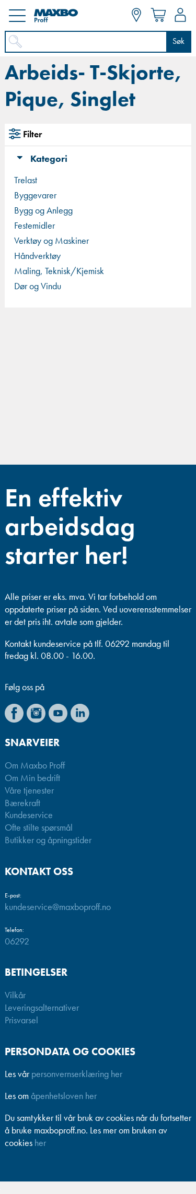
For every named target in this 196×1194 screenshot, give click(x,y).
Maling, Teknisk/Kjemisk (59, 271)
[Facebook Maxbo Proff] (14, 713)
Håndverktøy (37, 256)
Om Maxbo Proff (35, 766)
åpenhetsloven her (64, 1096)
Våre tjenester (29, 791)
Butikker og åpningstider (48, 840)
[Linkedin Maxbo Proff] (80, 713)
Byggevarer (35, 195)
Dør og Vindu (37, 286)
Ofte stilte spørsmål (39, 828)
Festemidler (34, 226)
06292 (17, 942)
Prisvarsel (21, 1020)
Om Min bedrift (32, 778)
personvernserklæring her (76, 1074)
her (40, 1143)
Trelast (25, 180)
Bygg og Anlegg (43, 211)
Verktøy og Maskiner (51, 241)
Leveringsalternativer (42, 1008)
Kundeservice (29, 815)
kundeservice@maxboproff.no (58, 907)
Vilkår (15, 995)
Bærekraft (22, 803)
